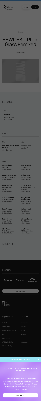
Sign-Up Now (20, 395)
